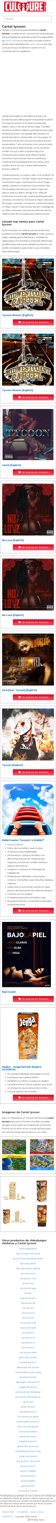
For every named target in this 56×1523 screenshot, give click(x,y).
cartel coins (11, 40)
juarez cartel (35, 44)
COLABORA (22, 1512)
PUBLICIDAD (8, 1512)
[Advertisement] (28, 84)
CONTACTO (7, 1516)
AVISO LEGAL (37, 1512)
